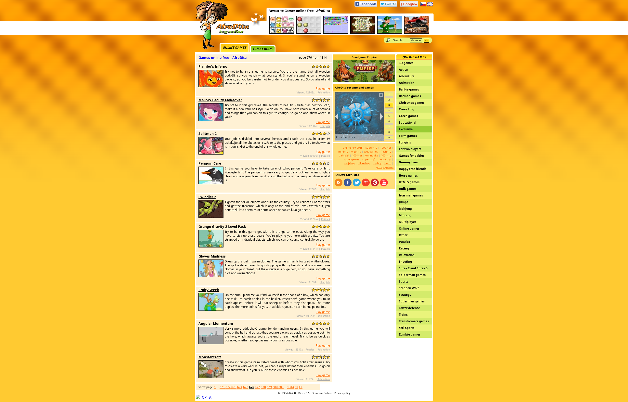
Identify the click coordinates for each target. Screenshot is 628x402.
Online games (234, 48)
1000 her (385, 147)
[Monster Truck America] (417, 32)
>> (300, 387)
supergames (351, 159)
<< (296, 387)
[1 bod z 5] (313, 66)
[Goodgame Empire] (364, 80)
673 (233, 387)
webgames (371, 151)
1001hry (386, 155)
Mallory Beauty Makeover (220, 100)
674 (239, 387)
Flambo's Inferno (212, 66)
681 (281, 387)
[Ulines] (309, 32)
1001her (357, 155)
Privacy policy (342, 393)
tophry (377, 163)
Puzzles (325, 155)
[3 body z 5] (321, 66)
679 (269, 387)
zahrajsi (344, 155)
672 (228, 387)
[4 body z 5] (324, 66)
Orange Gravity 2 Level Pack (222, 226)
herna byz (385, 159)
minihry (343, 151)
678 (263, 387)
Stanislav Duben (322, 393)
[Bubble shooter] (336, 32)
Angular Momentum (215, 323)
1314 (290, 387)
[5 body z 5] (328, 66)
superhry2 (369, 159)
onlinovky (371, 155)
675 (245, 387)
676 (251, 387)
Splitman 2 (207, 133)
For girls (325, 126)
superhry (371, 147)
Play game (323, 88)
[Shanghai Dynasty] (363, 32)
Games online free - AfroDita (222, 57)
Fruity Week (208, 289)
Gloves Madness (212, 256)
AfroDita (298, 393)
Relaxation (323, 92)
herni (387, 163)
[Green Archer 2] (390, 32)
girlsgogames (384, 167)
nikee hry (364, 163)
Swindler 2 (207, 197)
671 (222, 387)
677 (257, 387)
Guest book (263, 49)
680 (275, 387)
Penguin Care (209, 163)
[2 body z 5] (317, 66)
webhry (356, 151)
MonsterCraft (209, 357)
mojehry (349, 163)
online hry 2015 (353, 147)
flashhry (386, 151)
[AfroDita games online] (221, 33)
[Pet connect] (282, 32)
